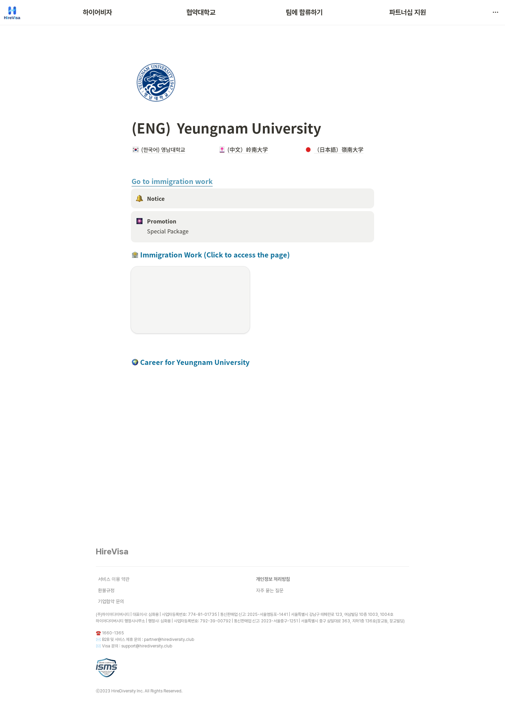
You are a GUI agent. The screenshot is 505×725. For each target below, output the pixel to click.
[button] (495, 12)
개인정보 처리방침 (273, 579)
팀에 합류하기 (304, 12)
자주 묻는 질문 (269, 590)
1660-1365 (113, 633)
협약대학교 (200, 12)
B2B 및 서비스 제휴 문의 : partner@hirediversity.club (148, 639)
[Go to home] (12, 12)
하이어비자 (97, 12)
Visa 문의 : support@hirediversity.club (137, 646)
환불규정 (106, 590)
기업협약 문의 (111, 601)
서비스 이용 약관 (114, 579)
